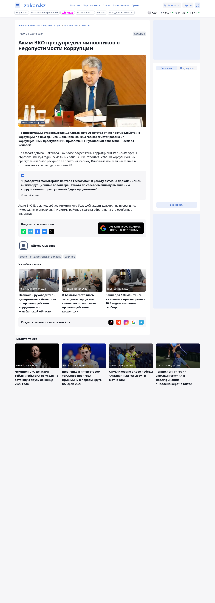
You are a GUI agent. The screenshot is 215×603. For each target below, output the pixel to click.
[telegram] (31, 231)
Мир (85, 5)
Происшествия (121, 5)
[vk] (44, 231)
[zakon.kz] (35, 5)
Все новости (71, 25)
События (85, 25)
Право (135, 5)
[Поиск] (197, 5)
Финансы (95, 5)
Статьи (106, 5)
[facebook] (37, 231)
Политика (75, 5)
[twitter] (51, 231)
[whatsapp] (24, 231)
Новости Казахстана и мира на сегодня (39, 25)
